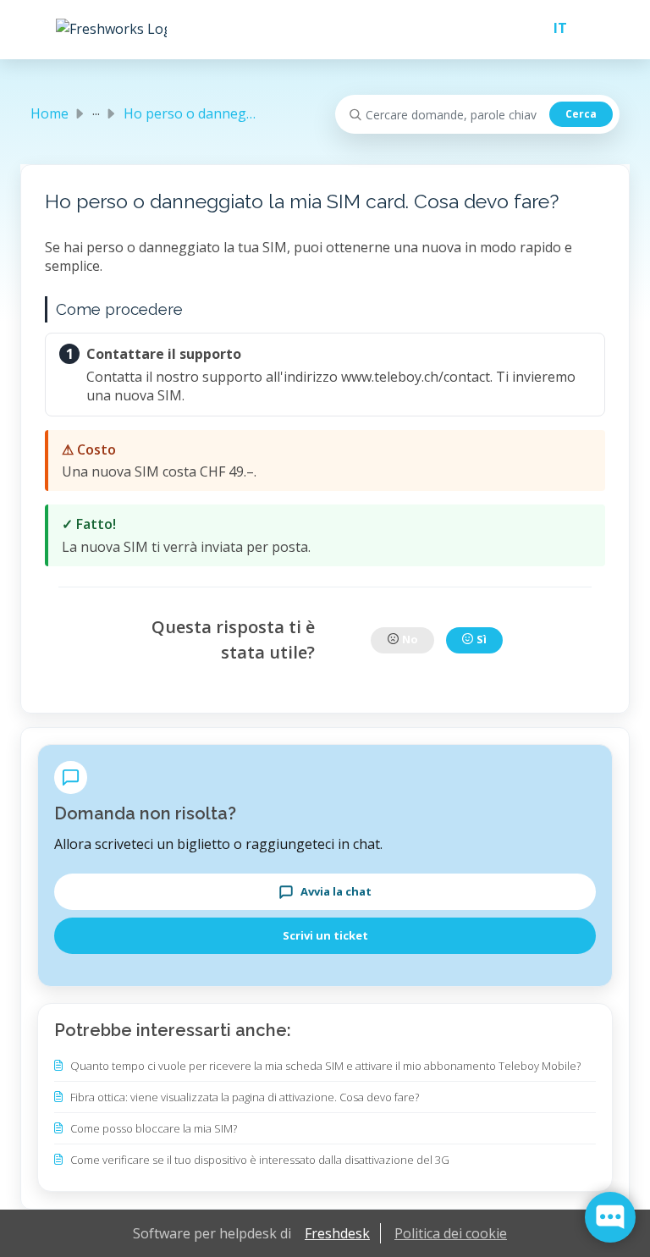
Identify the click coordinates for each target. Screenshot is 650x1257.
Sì (481, 639)
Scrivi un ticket (325, 935)
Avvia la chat (336, 891)
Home (49, 113)
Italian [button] (553, 28)
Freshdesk (337, 1233)
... (96, 110)
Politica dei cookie (450, 1233)
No (410, 639)
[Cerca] (581, 114)
